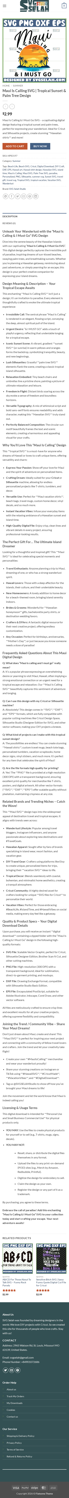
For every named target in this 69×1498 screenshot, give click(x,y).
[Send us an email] (11, 1370)
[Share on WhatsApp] (5, 196)
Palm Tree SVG (40, 173)
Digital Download (45, 166)
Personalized (9, 176)
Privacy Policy (14, 1442)
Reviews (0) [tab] (9, 223)
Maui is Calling (15, 173)
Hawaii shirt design (32, 169)
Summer (18, 85)
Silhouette (26, 176)
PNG (18, 176)
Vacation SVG (54, 180)
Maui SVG (27, 173)
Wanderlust (8, 183)
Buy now (40, 146)
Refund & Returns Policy (19, 1456)
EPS (9, 169)
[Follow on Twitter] (5, 1370)
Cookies (11, 1409)
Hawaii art (17, 169)
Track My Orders (15, 1396)
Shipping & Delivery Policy (20, 1435)
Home (6, 85)
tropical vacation (39, 180)
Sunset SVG (50, 176)
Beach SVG (24, 166)
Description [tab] (10, 216)
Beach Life (13, 166)
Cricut (33, 166)
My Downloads (14, 1403)
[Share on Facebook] (11, 196)
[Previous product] (12, 106)
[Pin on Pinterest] (29, 196)
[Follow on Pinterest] (17, 1370)
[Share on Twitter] (17, 196)
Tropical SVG (23, 180)
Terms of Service (15, 1449)
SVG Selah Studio (17, 189)
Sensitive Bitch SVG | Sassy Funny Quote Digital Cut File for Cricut (51, 1282)
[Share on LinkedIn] (36, 196)
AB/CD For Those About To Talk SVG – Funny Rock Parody (17, 1282)
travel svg (11, 180)
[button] (5, 6)
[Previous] (3, 1272)
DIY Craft (59, 166)
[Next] (66, 1272)
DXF (5, 169)
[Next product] (5, 106)
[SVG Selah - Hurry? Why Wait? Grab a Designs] (34, 6)
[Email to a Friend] (23, 196)
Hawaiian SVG (50, 169)
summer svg (38, 176)
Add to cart (15, 146)
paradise (53, 173)
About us (11, 1389)
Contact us (12, 1416)
